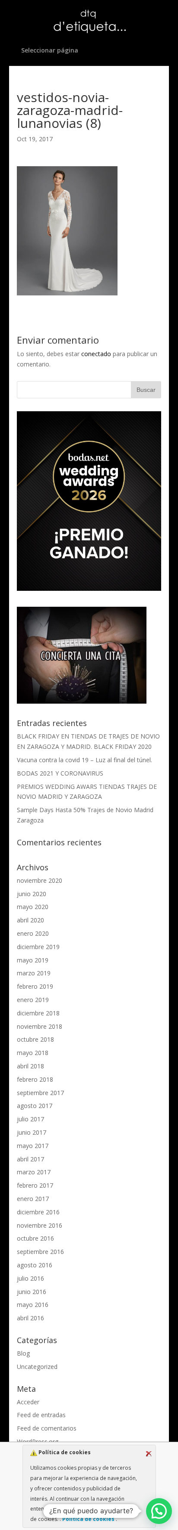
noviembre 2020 (39, 880)
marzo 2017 (34, 1172)
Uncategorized (37, 1366)
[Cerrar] (148, 1453)
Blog (23, 1353)
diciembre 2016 (38, 1212)
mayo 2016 (32, 1304)
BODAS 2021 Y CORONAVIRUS (60, 773)
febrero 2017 (35, 1185)
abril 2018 (30, 1066)
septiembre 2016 (40, 1252)
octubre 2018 (35, 1039)
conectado (96, 354)
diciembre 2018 (38, 1013)
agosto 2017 (34, 1106)
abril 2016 (30, 1318)
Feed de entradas (41, 1415)
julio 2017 (30, 1119)
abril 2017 (30, 1159)
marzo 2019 (34, 973)
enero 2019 (33, 1000)
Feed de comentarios (46, 1428)
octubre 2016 (35, 1238)
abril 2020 (30, 920)
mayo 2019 (32, 960)
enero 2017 (33, 1199)
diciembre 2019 (38, 947)
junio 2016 (31, 1292)
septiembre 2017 (40, 1093)
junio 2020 (31, 894)
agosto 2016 (34, 1265)
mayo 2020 (32, 907)
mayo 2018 (32, 1053)
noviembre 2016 (39, 1225)
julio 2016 (30, 1278)
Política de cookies (88, 1519)
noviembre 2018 (39, 1026)
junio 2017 (31, 1132)
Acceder (28, 1402)
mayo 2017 (32, 1146)
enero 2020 (33, 933)
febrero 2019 (35, 986)
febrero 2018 (35, 1079)
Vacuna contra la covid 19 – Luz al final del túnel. (84, 760)
